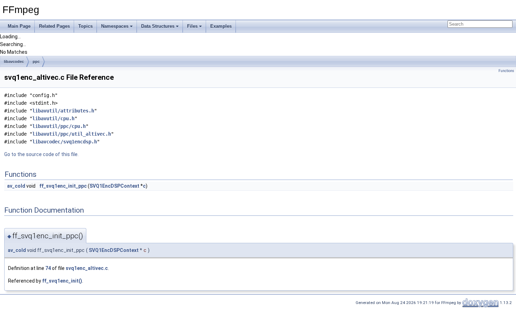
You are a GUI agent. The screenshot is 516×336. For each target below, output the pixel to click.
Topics (85, 26)
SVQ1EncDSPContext (114, 186)
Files (192, 26)
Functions (506, 71)
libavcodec (14, 61)
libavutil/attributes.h (63, 111)
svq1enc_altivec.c (87, 268)
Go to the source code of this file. (41, 154)
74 (48, 268)
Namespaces (114, 26)
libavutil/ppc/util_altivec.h (71, 134)
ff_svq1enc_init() (62, 281)
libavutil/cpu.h (53, 118)
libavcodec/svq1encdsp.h (64, 141)
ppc (36, 61)
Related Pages (54, 26)
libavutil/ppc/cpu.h (59, 126)
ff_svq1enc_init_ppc (63, 186)
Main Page (19, 26)
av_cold (16, 186)
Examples (221, 26)
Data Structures (157, 26)
